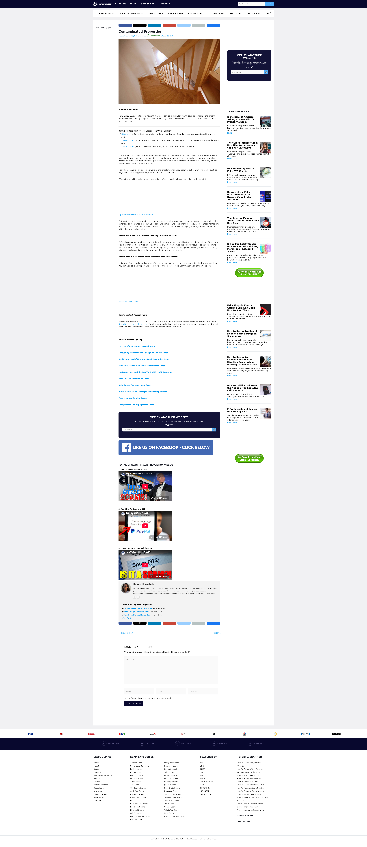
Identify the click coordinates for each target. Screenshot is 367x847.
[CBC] (183, 733)
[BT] (275, 733)
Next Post (218, 633)
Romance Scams (171, 791)
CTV (202, 785)
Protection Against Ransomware (250, 810)
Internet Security (171, 769)
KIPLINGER (204, 791)
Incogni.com (128, 140)
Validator (121, 4)
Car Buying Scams (138, 788)
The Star (203, 778)
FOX (202, 775)
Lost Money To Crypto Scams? (250, 804)
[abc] (214, 733)
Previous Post (126, 633)
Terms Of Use (99, 800)
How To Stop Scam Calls (247, 782)
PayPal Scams (136, 769)
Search (270, 4)
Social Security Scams (139, 766)
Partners (97, 778)
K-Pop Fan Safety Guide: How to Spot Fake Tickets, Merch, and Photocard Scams (242, 248)
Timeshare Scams (171, 800)
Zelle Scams (169, 813)
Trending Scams (100, 794)
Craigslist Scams (137, 794)
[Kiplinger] (91, 733)
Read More (232, 133)
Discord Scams (136, 775)
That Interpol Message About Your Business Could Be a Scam (243, 220)
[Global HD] (153, 733)
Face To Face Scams (139, 804)
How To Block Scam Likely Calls (250, 785)
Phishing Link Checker (103, 775)
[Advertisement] (169, 197)
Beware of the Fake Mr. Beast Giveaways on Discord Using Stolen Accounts (240, 196)
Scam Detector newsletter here (133, 324)
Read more (210, 593)
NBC (202, 772)
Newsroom (98, 791)
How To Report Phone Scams (249, 778)
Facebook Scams (137, 807)
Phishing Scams (171, 782)
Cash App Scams (137, 791)
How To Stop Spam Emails (248, 775)
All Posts (127, 618)
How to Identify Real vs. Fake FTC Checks (241, 169)
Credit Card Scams (138, 797)
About (96, 766)
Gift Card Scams (137, 813)
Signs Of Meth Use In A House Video (136, 215)
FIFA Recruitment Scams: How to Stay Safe (242, 410)
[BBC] (336, 733)
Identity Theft (136, 819)
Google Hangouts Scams (140, 816)
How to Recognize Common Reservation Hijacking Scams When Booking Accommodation (242, 361)
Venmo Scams (170, 807)
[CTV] (122, 733)
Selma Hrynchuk (143, 584)
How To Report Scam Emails (249, 794)
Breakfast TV (205, 794)
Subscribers (99, 788)
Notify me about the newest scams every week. (149, 698)
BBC (202, 766)
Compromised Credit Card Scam (138, 608)
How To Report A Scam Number (250, 788)
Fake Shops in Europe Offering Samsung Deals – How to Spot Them (242, 308)
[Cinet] (61, 733)
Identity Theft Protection (247, 807)
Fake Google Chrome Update (136, 612)
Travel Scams (169, 804)
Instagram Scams (171, 763)
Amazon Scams (136, 763)
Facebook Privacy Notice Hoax (137, 615)
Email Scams (135, 800)
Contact (165, 4)
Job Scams (169, 772)
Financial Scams (137, 810)
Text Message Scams (173, 797)
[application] (137, 4)
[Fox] (30, 733)
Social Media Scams (172, 794)
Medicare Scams (171, 778)
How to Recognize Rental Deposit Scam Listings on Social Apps (242, 333)
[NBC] (244, 733)
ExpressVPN (128, 147)
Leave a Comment (125, 36)
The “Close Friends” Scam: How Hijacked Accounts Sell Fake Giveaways (242, 145)
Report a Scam (149, 4)
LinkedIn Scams (171, 775)
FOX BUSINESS (206, 782)
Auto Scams (135, 785)
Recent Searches (101, 785)
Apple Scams (135, 782)
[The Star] (305, 733)
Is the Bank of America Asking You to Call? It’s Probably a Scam (240, 119)
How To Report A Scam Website (250, 791)
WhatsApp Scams (171, 810)
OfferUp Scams (136, 778)
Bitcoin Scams (136, 772)
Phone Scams (170, 785)
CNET (202, 769)
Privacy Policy (100, 797)
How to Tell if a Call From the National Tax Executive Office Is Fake (243, 388)
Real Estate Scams (172, 788)
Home (96, 763)
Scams (133, 4)
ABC (202, 763)
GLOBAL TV (205, 788)
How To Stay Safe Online (175, 816)
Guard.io (126, 134)
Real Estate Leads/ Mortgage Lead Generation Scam (144, 359)
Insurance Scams (171, 766)
